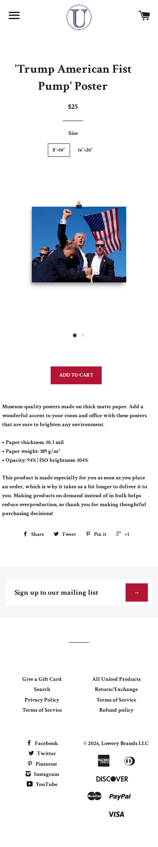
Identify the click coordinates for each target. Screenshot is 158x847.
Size (73, 133)
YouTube (46, 784)
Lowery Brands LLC (125, 743)
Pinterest (45, 764)
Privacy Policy (42, 700)
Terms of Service (42, 710)
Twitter (46, 753)
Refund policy (116, 710)
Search (42, 689)
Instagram (46, 774)
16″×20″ (85, 150)
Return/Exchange (116, 689)
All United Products (116, 679)
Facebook (46, 743)
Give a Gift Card (42, 679)
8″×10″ (59, 150)
